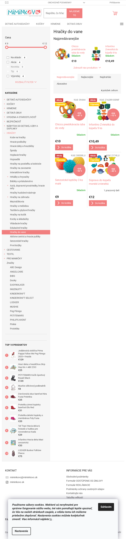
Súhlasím (106, 506)
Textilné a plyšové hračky (22, 210)
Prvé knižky (15, 245)
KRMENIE (12, 108)
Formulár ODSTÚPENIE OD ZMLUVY (84, 480)
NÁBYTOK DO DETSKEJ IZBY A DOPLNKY (22, 127)
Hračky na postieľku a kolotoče (25, 163)
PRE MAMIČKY (14, 258)
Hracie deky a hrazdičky (22, 146)
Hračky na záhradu (19, 197)
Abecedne (62, 83)
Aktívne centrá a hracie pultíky (25, 236)
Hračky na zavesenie (20, 168)
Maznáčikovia (17, 201)
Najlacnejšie (87, 77)
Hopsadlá (15, 159)
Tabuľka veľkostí (74, 497)
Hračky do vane (18, 232)
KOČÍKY (11, 104)
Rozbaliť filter (24, 82)
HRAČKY (11, 133)
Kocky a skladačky (19, 219)
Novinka (17, 66)
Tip (14, 71)
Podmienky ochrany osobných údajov (85, 489)
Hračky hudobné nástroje (23, 192)
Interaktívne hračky (20, 172)
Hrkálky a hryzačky (19, 177)
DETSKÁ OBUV (14, 112)
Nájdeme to (74, 13)
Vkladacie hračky (18, 223)
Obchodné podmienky (60, 2)
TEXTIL (10, 254)
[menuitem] (17, 24)
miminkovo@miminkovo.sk (23, 477)
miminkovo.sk (17, 482)
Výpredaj (17, 76)
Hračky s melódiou (19, 206)
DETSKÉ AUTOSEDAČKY (19, 99)
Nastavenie (21, 531)
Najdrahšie (105, 77)
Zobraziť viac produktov (86, 67)
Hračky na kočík (18, 214)
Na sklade (18, 57)
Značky (10, 263)
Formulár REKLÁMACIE (78, 485)
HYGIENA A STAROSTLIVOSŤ (21, 117)
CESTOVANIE (13, 249)
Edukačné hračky (18, 228)
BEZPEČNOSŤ (14, 121)
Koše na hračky (18, 137)
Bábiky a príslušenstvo (21, 181)
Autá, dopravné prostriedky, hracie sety (27, 187)
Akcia (15, 62)
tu (51, 519)
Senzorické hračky (19, 241)
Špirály (13, 150)
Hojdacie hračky (18, 155)
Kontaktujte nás (74, 493)
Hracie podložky (18, 142)
